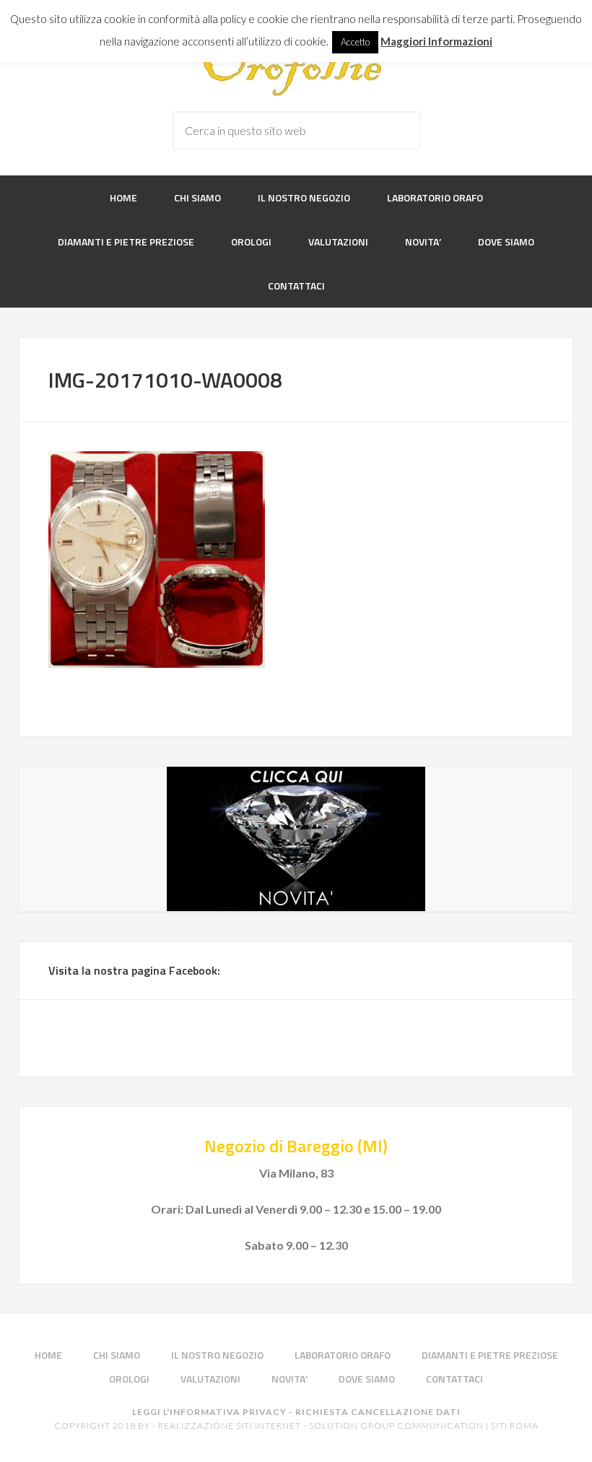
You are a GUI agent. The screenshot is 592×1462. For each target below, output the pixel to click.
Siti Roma (515, 1425)
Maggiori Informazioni (436, 41)
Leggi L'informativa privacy (209, 1411)
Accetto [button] (355, 42)
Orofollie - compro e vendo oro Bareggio (296, 68)
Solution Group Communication (396, 1425)
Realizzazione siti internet (229, 1425)
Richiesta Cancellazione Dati (378, 1411)
